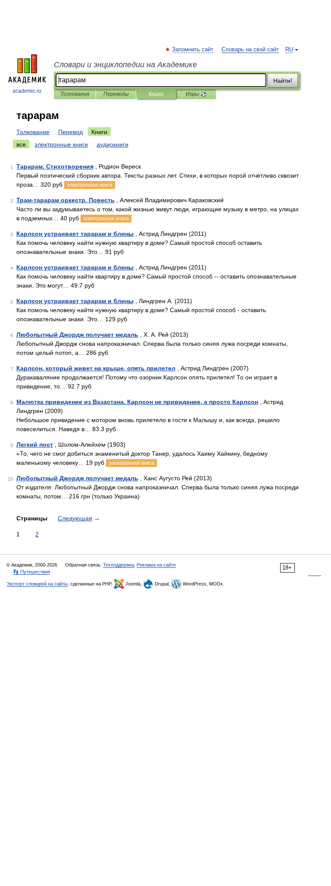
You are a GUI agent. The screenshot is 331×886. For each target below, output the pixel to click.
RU (289, 50)
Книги (156, 94)
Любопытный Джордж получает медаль (77, 334)
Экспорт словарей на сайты (37, 583)
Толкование (33, 131)
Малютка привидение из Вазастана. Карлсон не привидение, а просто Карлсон (137, 401)
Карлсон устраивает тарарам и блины (75, 233)
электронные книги (61, 144)
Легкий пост (34, 444)
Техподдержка (118, 564)
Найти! (282, 80)
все (21, 144)
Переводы (116, 94)
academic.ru (26, 91)
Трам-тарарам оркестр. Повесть (65, 200)
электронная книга (89, 185)
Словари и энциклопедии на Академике (125, 64)
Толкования (74, 94)
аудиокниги (112, 144)
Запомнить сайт (193, 50)
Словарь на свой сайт (250, 50)
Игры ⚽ (196, 94)
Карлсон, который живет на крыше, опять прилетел (95, 368)
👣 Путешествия (31, 571)
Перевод (70, 131)
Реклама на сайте (156, 564)
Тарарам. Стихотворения (55, 166)
